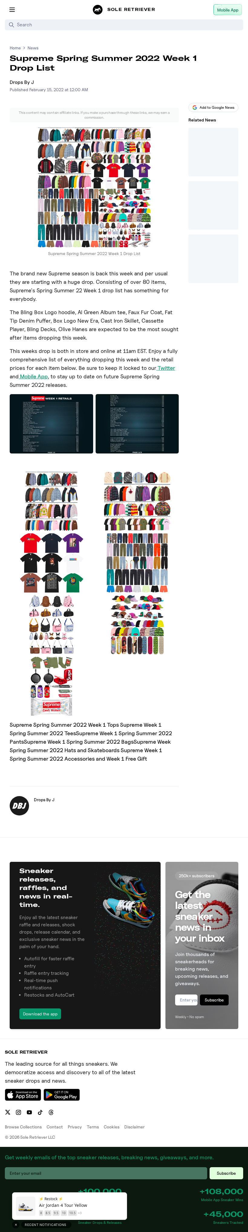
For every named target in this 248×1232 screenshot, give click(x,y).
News (33, 47)
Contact (55, 1126)
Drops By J (22, 82)
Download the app (40, 1013)
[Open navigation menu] (12, 9)
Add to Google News (217, 107)
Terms (93, 1126)
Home (15, 47)
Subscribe (214, 999)
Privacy (75, 1126)
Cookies (111, 1126)
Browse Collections (23, 1126)
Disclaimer (134, 1126)
